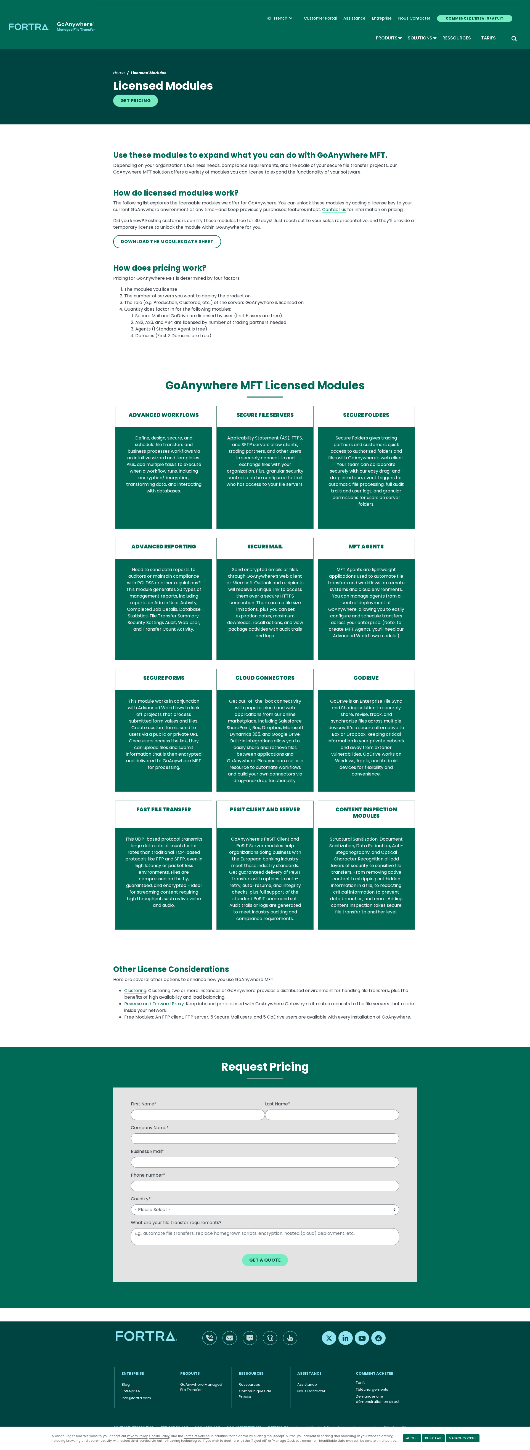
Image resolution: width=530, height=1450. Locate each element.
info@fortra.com (136, 1398)
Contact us (334, 209)
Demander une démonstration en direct (377, 1399)
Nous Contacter (414, 18)
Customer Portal (320, 18)
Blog (126, 1384)
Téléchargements (372, 1389)
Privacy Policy (137, 1436)
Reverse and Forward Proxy (154, 1004)
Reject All (433, 1438)
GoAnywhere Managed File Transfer (201, 1387)
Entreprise (382, 18)
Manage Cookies (462, 1438)
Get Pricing (135, 100)
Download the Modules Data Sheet (167, 241)
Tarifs (488, 38)
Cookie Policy (159, 1436)
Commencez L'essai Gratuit (475, 18)
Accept (412, 1438)
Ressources (456, 38)
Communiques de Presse (255, 1393)
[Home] (52, 26)
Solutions (422, 38)
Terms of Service (197, 1436)
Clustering (135, 990)
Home (119, 73)
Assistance (354, 18)
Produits (388, 38)
